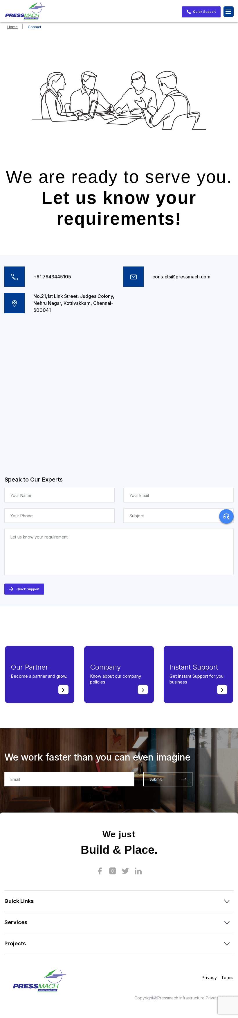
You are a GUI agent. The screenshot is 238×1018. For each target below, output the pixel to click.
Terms (227, 977)
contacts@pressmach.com (181, 277)
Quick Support (204, 12)
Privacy (209, 977)
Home (12, 27)
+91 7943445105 (52, 277)
